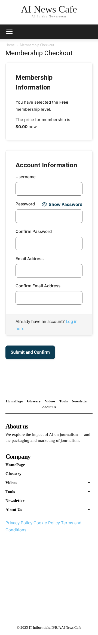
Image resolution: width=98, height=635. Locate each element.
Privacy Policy (18, 522)
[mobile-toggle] (9, 31)
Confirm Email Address (38, 285)
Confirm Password (34, 231)
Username (26, 176)
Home (10, 44)
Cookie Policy (46, 522)
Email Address (30, 258)
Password (25, 203)
